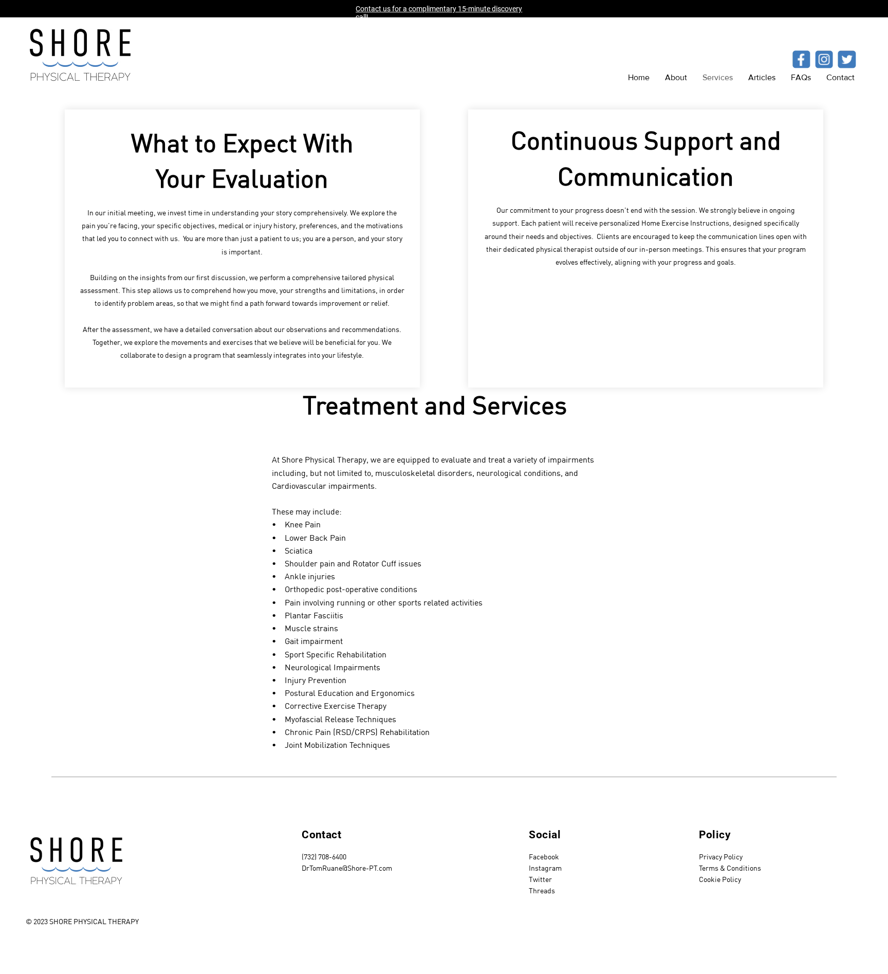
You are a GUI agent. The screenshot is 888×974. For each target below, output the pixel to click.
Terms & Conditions (730, 868)
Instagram (545, 868)
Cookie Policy (720, 879)
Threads (542, 890)
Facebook (544, 856)
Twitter (540, 879)
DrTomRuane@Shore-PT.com (347, 868)
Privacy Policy (721, 856)
